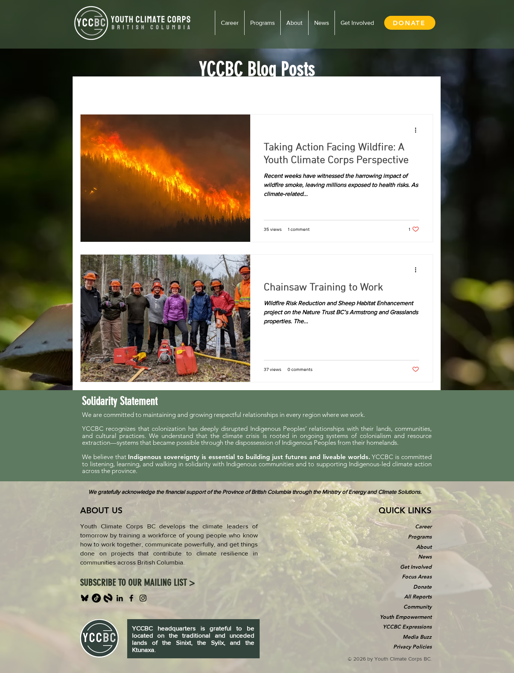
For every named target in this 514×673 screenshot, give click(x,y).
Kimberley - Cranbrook (275, 91)
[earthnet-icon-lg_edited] (108, 598)
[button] (423, 92)
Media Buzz (417, 636)
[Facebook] (131, 598)
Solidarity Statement (120, 401)
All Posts (91, 91)
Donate (422, 586)
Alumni (127, 91)
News (425, 556)
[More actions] (418, 129)
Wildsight (219, 91)
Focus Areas (417, 576)
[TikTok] (96, 598)
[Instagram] (143, 598)
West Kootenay (172, 91)
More (327, 91)
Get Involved (416, 566)
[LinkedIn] (119, 598)
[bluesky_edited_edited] (84, 598)
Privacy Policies (412, 646)
